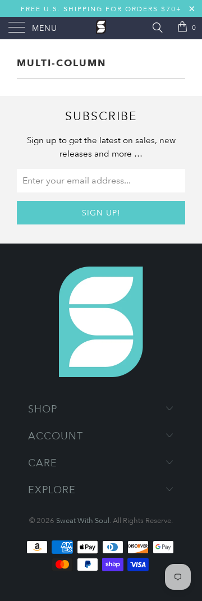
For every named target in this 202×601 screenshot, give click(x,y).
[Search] (157, 27)
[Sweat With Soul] (101, 28)
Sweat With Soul (82, 520)
